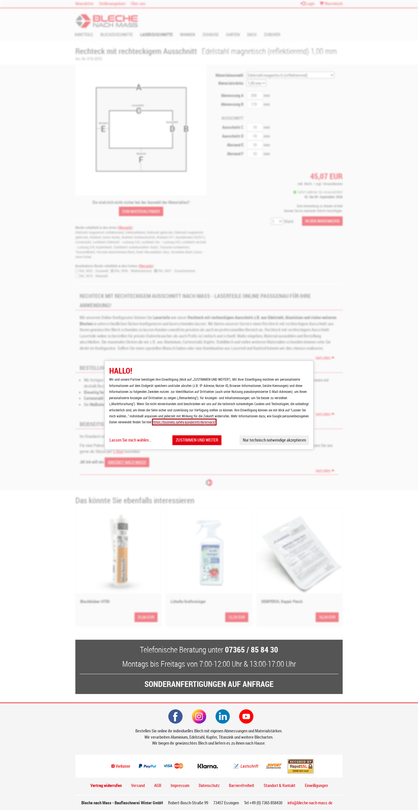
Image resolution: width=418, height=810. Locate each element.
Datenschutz (209, 785)
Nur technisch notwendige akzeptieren (274, 440)
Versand (138, 785)
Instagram (199, 716)
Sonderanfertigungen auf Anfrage (209, 683)
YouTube (246, 716)
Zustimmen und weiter (197, 440)
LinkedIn (223, 716)
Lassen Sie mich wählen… (130, 440)
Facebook (175, 716)
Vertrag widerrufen (106, 785)
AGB (157, 785)
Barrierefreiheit (241, 785)
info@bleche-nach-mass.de (309, 802)
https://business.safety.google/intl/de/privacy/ (184, 422)
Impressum (180, 785)
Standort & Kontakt (279, 785)
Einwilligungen (316, 785)
